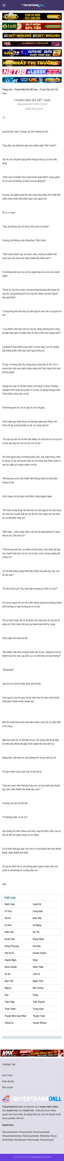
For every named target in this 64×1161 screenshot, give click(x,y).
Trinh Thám (10, 1008)
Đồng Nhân (38, 939)
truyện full (28, 1110)
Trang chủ (7, 89)
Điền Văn (9, 932)
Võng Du (9, 1022)
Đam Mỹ (37, 918)
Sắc (7, 995)
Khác (35, 960)
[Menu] (4, 5)
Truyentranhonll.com (12, 1106)
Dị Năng (37, 925)
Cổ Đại (8, 911)
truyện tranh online (48, 1106)
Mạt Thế (9, 981)
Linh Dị (36, 974)
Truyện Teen (39, 1016)
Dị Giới (8, 925)
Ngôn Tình (38, 981)
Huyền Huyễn (39, 953)
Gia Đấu (37, 946)
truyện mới (12, 1110)
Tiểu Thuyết (39, 1001)
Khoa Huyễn (11, 967)
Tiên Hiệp (9, 1001)
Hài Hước (9, 953)
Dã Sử (8, 918)
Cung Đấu (38, 911)
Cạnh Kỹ (37, 904)
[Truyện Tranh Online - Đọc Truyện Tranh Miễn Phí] (32, 5)
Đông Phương (12, 946)
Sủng (35, 995)
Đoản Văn (10, 939)
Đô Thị (36, 932)
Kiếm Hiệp (38, 967)
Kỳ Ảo (8, 974)
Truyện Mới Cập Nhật (15, 1016)
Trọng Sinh (38, 1008)
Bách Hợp (10, 904)
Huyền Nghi (10, 960)
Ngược (8, 987)
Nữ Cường (38, 987)
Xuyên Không (39, 1022)
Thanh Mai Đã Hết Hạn (26, 89)
